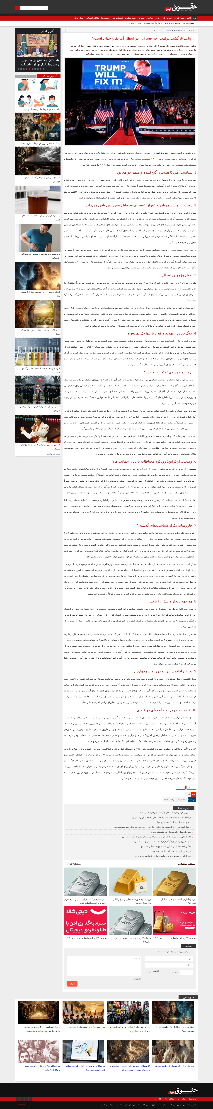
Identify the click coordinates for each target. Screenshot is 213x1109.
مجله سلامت (130, 18)
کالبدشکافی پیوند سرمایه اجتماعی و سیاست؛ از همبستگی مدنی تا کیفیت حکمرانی (156, 837)
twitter (87, 788)
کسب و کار (167, 18)
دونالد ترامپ (181, 799)
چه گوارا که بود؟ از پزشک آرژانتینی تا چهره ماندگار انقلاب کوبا (165, 846)
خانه (195, 18)
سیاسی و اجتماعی (145, 18)
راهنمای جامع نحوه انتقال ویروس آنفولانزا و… (41, 109)
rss (30, 1099)
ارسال (72, 984)
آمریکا (166, 799)
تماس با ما (181, 1099)
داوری (157, 18)
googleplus (72, 788)
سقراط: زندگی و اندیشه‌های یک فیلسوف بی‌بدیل (170, 832)
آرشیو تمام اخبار (54, 454)
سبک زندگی (79, 18)
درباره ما (192, 1099)
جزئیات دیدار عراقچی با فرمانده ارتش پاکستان (38, 62)
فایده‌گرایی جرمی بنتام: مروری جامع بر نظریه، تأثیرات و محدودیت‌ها (163, 856)
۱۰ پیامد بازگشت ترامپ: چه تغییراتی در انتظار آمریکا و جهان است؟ (144, 38)
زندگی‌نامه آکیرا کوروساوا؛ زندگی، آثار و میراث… (39, 143)
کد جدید (175, 972)
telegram (77, 788)
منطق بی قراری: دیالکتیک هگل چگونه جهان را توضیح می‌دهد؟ (165, 812)
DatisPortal (21, 1105)
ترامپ (172, 799)
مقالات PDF (169, 1099)
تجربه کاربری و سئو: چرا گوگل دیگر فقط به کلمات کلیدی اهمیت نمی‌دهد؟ (161, 841)
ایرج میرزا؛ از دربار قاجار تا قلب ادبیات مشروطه (171, 851)
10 (18, 69)
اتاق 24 (158, 1099)
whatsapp (82, 788)
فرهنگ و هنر (118, 18)
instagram (17, 1099)
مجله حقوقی (179, 18)
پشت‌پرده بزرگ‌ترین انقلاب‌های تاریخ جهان (173, 822)
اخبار (189, 18)
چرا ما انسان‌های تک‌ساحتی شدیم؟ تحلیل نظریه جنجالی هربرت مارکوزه (161, 817)
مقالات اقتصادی (92, 18)
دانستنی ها (105, 18)
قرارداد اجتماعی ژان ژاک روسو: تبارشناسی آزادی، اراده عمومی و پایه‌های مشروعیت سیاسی (152, 827)
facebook (67, 788)
